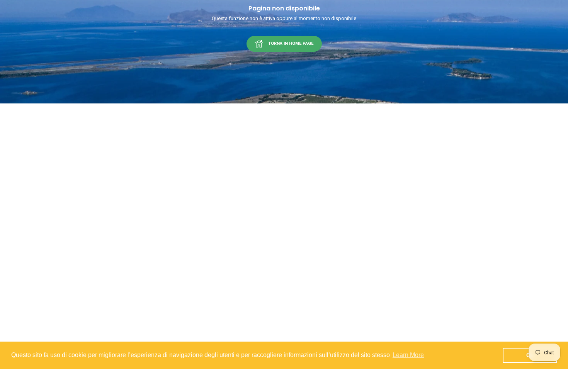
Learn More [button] (408, 355)
